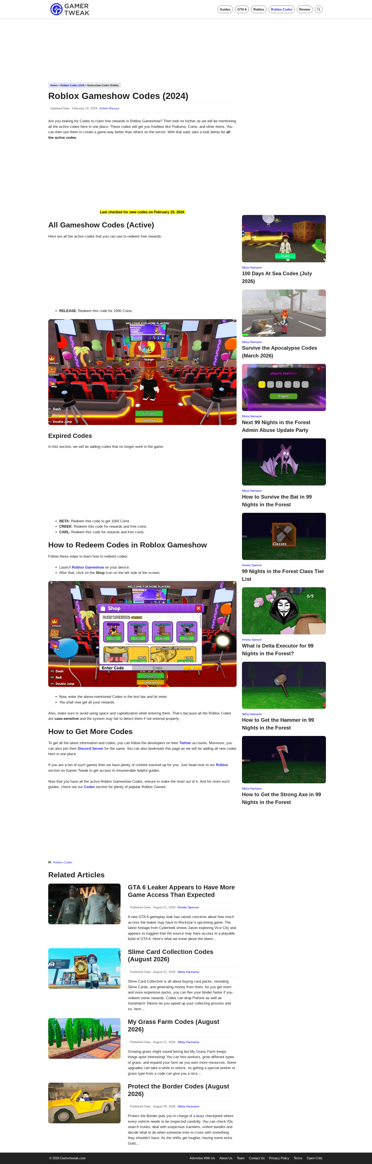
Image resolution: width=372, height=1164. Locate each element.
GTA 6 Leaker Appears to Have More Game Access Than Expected (181, 891)
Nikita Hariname (188, 972)
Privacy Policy (279, 1158)
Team (241, 1158)
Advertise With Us (202, 1158)
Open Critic (315, 1158)
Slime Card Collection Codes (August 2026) (170, 955)
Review (304, 9)
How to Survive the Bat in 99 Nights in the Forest (277, 500)
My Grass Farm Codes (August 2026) (173, 1025)
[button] (318, 9)
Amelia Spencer (188, 907)
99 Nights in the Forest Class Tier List (283, 575)
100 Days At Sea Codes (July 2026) (277, 277)
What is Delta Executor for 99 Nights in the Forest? (277, 649)
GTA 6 (241, 9)
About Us (225, 1158)
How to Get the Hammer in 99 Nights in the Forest (278, 724)
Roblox (258, 9)
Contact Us (257, 1158)
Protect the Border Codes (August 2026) (178, 1090)
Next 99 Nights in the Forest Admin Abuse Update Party (276, 426)
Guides (225, 9)
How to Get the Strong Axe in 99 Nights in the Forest (281, 798)
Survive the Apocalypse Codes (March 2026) (279, 352)
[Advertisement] (186, 49)
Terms (298, 1158)
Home (54, 85)
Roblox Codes (281, 9)
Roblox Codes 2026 (72, 85)
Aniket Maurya (109, 108)
